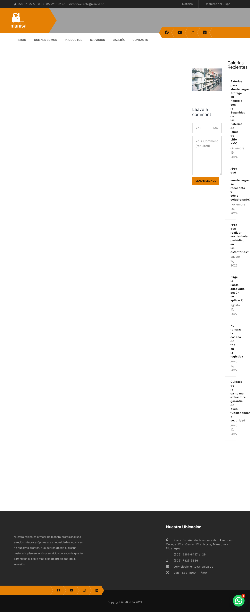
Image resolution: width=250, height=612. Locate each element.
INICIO (22, 39)
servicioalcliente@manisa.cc (86, 4)
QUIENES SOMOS (45, 39)
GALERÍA (119, 39)
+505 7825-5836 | (29, 4)
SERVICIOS (97, 39)
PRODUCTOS (73, 39)
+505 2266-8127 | (54, 4)
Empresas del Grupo (217, 3)
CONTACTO (140, 39)
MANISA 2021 (133, 602)
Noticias (187, 3)
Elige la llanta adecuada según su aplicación (238, 288)
